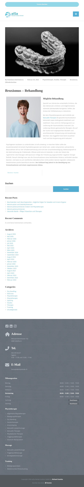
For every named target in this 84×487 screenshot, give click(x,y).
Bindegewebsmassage (14, 456)
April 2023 (10, 273)
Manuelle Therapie (49, 118)
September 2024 (12, 255)
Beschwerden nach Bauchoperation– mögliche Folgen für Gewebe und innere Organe (36, 202)
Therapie (63, 80)
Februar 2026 (11, 239)
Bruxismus (73, 80)
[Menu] (76, 14)
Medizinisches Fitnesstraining (17, 469)
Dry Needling (11, 291)
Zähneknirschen (10, 82)
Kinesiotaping (12, 425)
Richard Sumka (57, 479)
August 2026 (11, 234)
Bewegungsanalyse (13, 466)
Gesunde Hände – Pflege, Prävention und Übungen (24, 211)
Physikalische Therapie (15, 434)
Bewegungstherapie (14, 416)
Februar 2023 (11, 275)
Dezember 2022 (12, 278)
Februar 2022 (11, 280)
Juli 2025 (10, 243)
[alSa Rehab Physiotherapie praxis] (14, 15)
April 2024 (10, 259)
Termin (49, 483)
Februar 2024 (11, 262)
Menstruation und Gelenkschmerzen (19, 204)
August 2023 (11, 271)
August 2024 (11, 257)
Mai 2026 (10, 236)
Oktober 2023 (11, 268)
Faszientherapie (12, 422)
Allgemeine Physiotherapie (16, 414)
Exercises (10, 294)
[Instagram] (15, 327)
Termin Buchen (42, 4)
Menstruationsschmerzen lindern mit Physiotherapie (25, 207)
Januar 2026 (11, 241)
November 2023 (12, 266)
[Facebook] (7, 327)
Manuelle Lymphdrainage (16, 428)
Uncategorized (12, 310)
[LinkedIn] (11, 327)
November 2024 (12, 252)
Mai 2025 (10, 246)
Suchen (9, 183)
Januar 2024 (11, 264)
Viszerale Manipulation (15, 440)
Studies (56, 80)
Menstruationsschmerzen (16, 209)
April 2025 (10, 248)
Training (10, 307)
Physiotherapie (48, 80)
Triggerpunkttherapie (14, 437)
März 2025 (10, 250)
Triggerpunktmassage (14, 453)
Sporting (10, 300)
